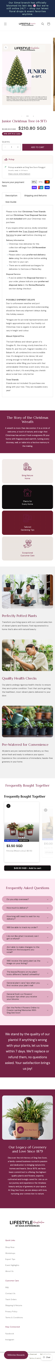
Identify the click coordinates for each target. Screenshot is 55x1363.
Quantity (6, 142)
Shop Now (9, 1247)
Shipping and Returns (35, 195)
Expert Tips (10, 1259)
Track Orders (11, 1299)
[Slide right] (33, 116)
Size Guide (10, 202)
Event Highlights (12, 1265)
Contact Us (10, 1293)
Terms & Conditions (14, 1317)
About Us (9, 1271)
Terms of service (35, 1358)
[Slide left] (22, 116)
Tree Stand (28, 231)
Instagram (9, 1339)
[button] (5, 24)
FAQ (7, 1287)
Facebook (9, 1333)
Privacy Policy (11, 1311)
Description (11, 195)
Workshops (10, 1253)
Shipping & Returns (13, 1305)
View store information (19, 174)
